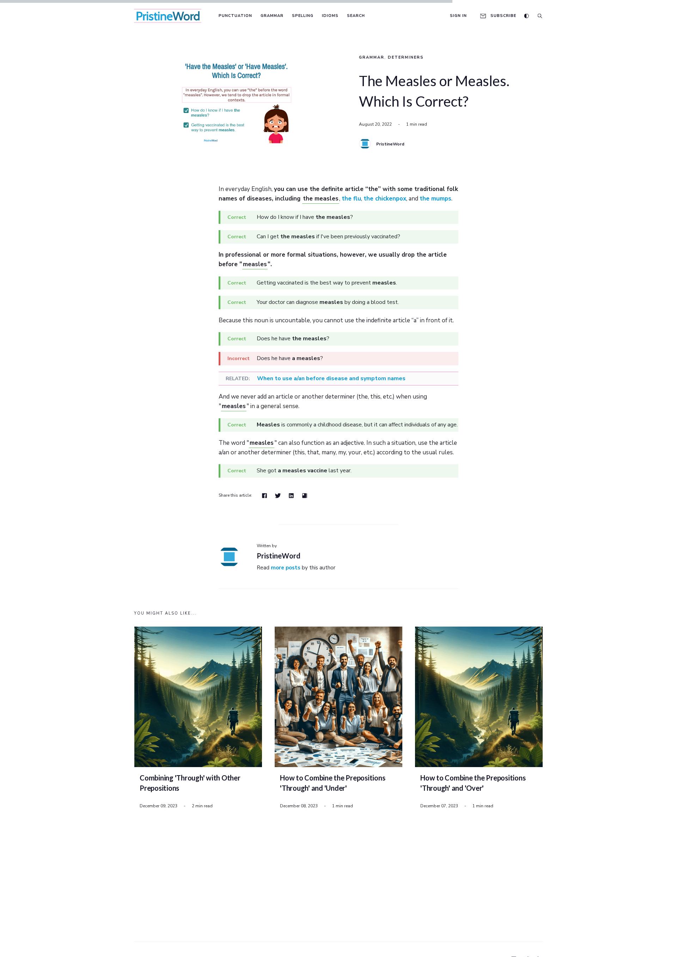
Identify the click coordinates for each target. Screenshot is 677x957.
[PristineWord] (365, 144)
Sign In (458, 15)
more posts (285, 567)
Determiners (406, 57)
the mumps (435, 199)
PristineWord (390, 144)
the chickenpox (385, 199)
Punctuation (235, 15)
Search (356, 15)
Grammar (272, 15)
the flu (351, 199)
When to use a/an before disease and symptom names (331, 378)
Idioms (330, 15)
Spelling (302, 15)
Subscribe (503, 15)
